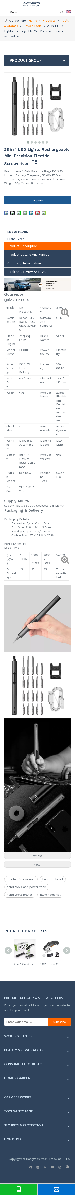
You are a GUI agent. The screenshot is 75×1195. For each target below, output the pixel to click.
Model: (12, 231)
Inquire (37, 200)
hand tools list (50, 894)
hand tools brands (20, 894)
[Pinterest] (67, 1167)
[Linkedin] (38, 1167)
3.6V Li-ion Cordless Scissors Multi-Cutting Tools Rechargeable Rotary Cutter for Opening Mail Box (50, 964)
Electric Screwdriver (21, 879)
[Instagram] (59, 1167)
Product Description (23, 246)
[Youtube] (52, 1167)
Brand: (11, 239)
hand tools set (52, 879)
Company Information (24, 263)
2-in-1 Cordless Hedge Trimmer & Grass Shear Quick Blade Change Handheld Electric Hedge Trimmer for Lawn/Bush (24, 964)
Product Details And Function (29, 254)
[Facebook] (30, 1167)
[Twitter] (45, 1167)
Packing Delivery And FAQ (27, 272)
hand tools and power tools (27, 887)
